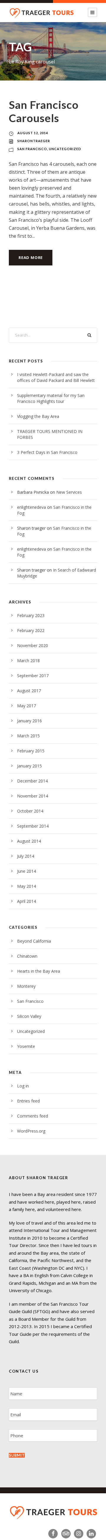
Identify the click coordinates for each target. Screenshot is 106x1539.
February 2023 (30, 615)
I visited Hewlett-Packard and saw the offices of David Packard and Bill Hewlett (56, 377)
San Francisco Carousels (44, 111)
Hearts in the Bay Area (38, 971)
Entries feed (28, 1101)
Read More (31, 257)
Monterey (26, 986)
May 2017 (26, 705)
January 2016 (29, 720)
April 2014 (26, 901)
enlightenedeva (31, 507)
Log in (23, 1086)
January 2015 (29, 766)
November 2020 (32, 645)
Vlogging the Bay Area (38, 416)
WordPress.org (31, 1131)
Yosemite (26, 1046)
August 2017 (29, 690)
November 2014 (32, 796)
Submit (17, 1455)
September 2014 (33, 826)
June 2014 (26, 871)
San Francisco (32, 149)
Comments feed (32, 1116)
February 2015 (30, 751)
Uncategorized (65, 149)
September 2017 (33, 675)
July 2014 (25, 856)
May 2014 (26, 886)
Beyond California (34, 941)
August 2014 (29, 841)
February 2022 (30, 630)
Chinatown (27, 956)
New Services (69, 492)
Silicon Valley (29, 1016)
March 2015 (28, 736)
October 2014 (30, 811)
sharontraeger (33, 141)
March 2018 (28, 660)
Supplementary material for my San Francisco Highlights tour (51, 398)
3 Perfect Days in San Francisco (47, 452)
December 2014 (32, 781)
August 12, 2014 (32, 133)
